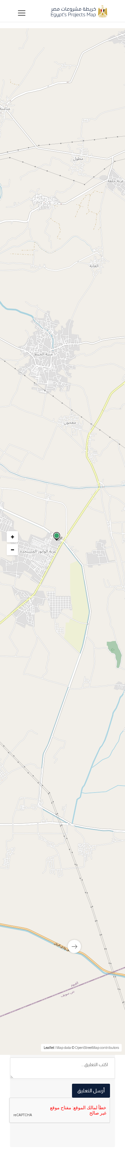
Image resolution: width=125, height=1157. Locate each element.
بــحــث (60, 350)
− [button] (12, 550)
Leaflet (49, 1048)
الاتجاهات (27, 771)
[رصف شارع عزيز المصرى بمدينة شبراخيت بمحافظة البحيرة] (62, 892)
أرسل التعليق (91, 1090)
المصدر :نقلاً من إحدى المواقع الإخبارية (69, 761)
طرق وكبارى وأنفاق (89, 605)
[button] (61, 263)
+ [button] (12, 537)
